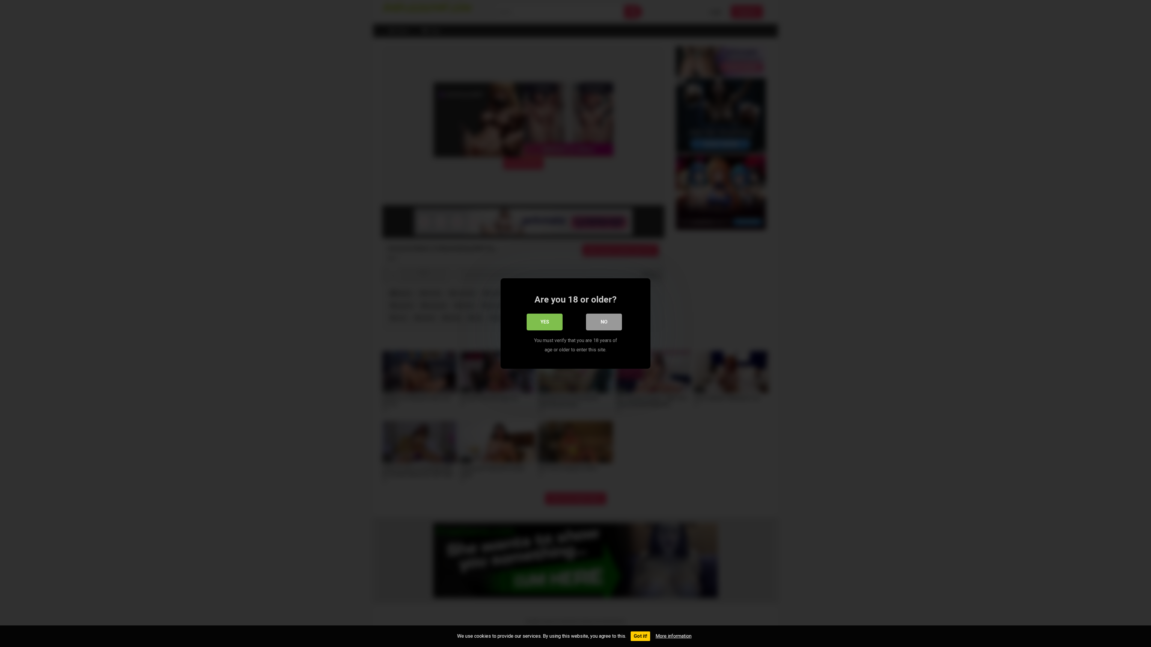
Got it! (640, 636)
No (604, 322)
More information (673, 636)
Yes (544, 322)
